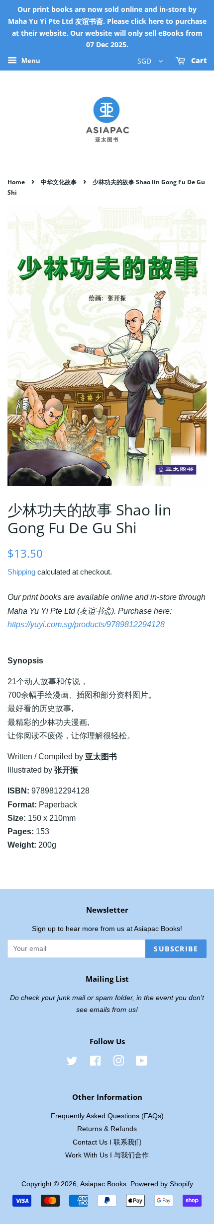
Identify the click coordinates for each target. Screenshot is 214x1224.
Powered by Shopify (161, 1184)
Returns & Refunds (107, 1129)
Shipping (21, 572)
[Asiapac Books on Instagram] (118, 1063)
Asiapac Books (103, 1184)
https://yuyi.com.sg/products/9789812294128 (86, 624)
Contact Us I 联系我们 (107, 1142)
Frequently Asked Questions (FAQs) (107, 1116)
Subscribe (176, 948)
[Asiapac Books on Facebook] (95, 1063)
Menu (29, 61)
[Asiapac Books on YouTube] (141, 1063)
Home (16, 182)
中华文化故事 (59, 182)
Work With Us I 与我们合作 (107, 1155)
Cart (198, 61)
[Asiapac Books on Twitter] (72, 1063)
